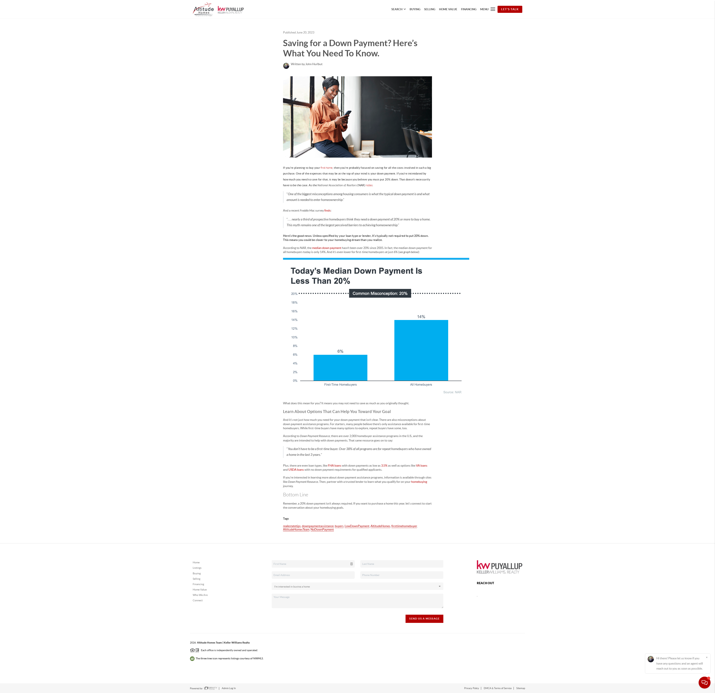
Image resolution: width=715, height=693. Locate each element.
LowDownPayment (357, 526)
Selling (196, 578)
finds (327, 210)
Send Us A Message (424, 618)
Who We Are (200, 594)
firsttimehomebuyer (404, 526)
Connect (198, 600)
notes (369, 185)
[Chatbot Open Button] (705, 683)
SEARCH (396, 9)
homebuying (419, 481)
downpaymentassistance (318, 526)
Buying (197, 573)
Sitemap (520, 688)
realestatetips (292, 526)
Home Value (200, 589)
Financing (198, 584)
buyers (339, 526)
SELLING (429, 9)
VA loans (421, 465)
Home (196, 562)
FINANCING (468, 9)
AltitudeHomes (380, 526)
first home (327, 167)
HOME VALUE (448, 9)
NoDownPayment (322, 529)
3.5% (384, 465)
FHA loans (334, 465)
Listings (197, 567)
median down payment (326, 247)
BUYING (415, 9)
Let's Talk (510, 9)
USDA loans (296, 469)
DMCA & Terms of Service (498, 688)
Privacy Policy (471, 688)
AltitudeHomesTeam (296, 529)
